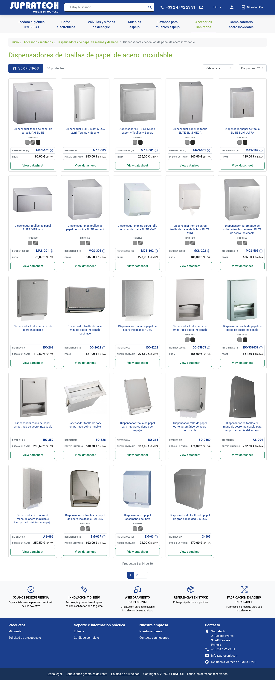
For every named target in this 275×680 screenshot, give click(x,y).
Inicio (15, 42)
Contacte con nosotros (154, 637)
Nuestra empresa (150, 631)
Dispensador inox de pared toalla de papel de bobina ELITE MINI (190, 229)
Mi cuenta (15, 631)
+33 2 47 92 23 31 (223, 649)
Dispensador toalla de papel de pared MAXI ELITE (32, 130)
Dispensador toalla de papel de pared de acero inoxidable (242, 328)
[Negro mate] (38, 142)
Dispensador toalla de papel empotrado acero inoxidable (189, 328)
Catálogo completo (86, 637)
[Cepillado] (27, 142)
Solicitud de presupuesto (24, 637)
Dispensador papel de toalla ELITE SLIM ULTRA (242, 130)
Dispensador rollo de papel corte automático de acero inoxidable (190, 426)
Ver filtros (28, 68)
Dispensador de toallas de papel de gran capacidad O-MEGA (190, 517)
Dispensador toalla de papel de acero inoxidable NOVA (137, 328)
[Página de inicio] (34, 7)
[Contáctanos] (201, 7)
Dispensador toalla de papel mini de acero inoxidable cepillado (85, 330)
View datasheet (32, 165)
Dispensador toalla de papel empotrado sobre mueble (85, 424)
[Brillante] (32, 142)
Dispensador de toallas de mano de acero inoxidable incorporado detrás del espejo (32, 519)
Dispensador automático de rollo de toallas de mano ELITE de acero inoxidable (242, 229)
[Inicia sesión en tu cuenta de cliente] (232, 7)
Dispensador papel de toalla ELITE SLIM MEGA (189, 130)
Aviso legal (55, 674)
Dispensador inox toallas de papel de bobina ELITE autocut (85, 227)
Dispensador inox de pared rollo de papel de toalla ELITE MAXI (137, 227)
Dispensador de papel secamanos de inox (137, 517)
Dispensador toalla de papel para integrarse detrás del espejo (137, 426)
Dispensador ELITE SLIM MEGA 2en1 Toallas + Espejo (85, 130)
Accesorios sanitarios (38, 42)
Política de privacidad (125, 674)
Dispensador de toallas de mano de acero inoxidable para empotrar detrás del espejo (242, 426)
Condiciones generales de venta (86, 674)
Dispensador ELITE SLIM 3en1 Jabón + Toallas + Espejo (137, 130)
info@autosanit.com (224, 655)
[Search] (150, 7)
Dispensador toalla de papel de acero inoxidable (32, 328)
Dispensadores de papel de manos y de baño (88, 42)
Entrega (79, 631)
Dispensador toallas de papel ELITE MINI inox (33, 227)
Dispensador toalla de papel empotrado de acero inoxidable (32, 424)
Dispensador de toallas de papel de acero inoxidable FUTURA (85, 517)
